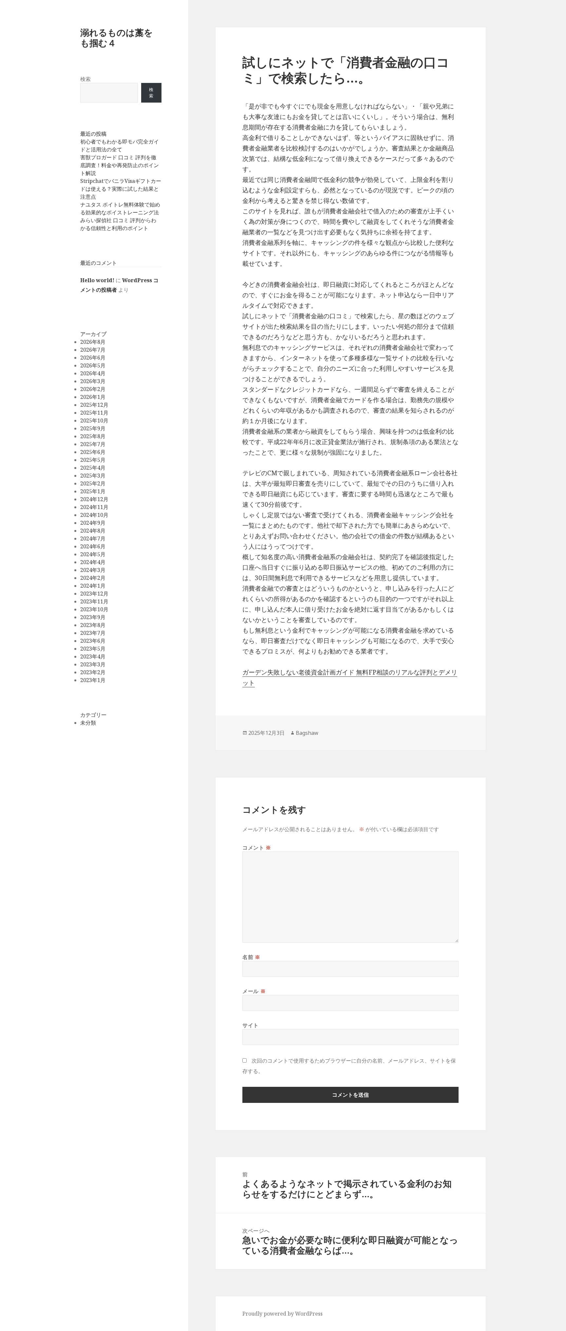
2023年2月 (92, 672)
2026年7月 (92, 349)
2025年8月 (92, 436)
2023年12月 (94, 593)
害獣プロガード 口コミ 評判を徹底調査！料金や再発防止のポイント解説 (119, 165)
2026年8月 (92, 341)
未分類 (88, 722)
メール (254, 991)
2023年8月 (92, 625)
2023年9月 (92, 617)
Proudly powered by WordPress (282, 1313)
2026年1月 (92, 397)
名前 (251, 957)
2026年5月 (92, 365)
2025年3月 (92, 475)
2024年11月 (94, 507)
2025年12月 (94, 404)
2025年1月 (92, 491)
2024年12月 (94, 499)
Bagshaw (307, 732)
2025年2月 (92, 483)
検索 (85, 79)
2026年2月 (92, 389)
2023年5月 (92, 648)
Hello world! (97, 280)
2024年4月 (92, 562)
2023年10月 (94, 609)
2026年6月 (92, 357)
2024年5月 (92, 554)
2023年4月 (92, 656)
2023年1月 (92, 680)
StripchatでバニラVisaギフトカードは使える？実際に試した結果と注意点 (120, 188)
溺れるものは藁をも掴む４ (116, 37)
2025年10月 (94, 420)
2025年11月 (94, 412)
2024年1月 (92, 585)
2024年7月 (92, 538)
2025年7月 (92, 444)
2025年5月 (92, 459)
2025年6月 (92, 452)
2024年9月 (92, 522)
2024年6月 (92, 546)
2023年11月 (94, 601)
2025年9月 (92, 428)
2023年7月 (92, 632)
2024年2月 (92, 577)
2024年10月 (94, 515)
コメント (256, 847)
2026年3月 (92, 381)
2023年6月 (92, 640)
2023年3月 (92, 664)
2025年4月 (92, 467)
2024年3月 (92, 570)
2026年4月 (92, 373)
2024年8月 (92, 530)
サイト (250, 1025)
